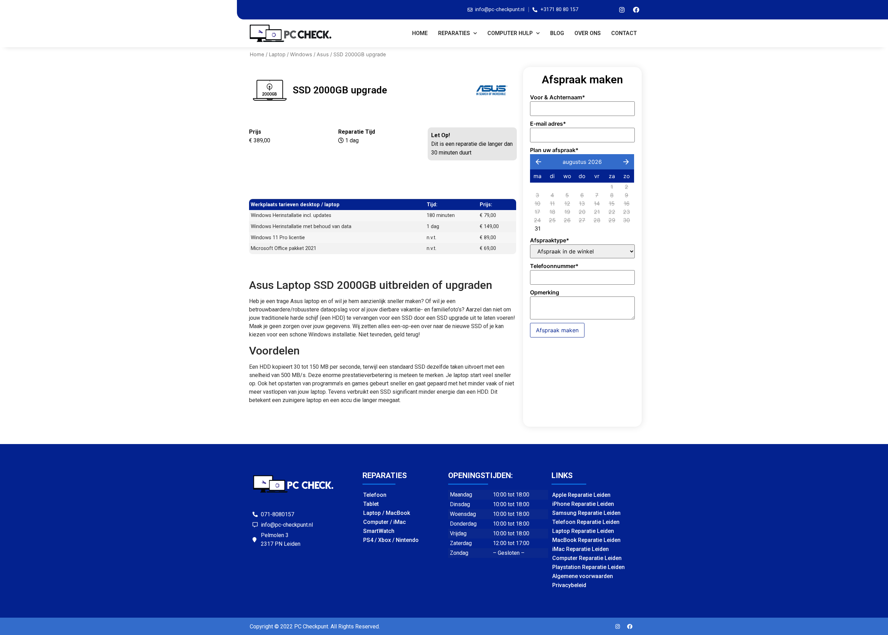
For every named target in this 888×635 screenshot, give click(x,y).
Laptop (277, 54)
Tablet (371, 504)
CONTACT (624, 33)
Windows (301, 54)
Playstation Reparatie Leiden (588, 567)
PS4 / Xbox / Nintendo (391, 540)
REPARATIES (454, 33)
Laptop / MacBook (386, 513)
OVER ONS (587, 33)
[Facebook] (636, 9)
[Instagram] (622, 9)
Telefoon (374, 495)
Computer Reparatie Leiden (587, 558)
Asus (323, 54)
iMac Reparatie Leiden (580, 549)
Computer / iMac (384, 522)
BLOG (557, 33)
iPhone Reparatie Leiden (583, 504)
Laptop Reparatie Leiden (583, 531)
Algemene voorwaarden (582, 576)
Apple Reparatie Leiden (581, 495)
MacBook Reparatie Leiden (586, 540)
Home (420, 33)
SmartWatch (378, 531)
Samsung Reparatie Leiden (586, 513)
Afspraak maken (557, 330)
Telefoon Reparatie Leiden (586, 522)
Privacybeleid (569, 585)
